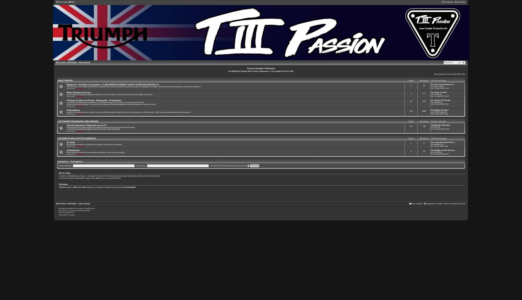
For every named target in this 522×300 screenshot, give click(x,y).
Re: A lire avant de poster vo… (443, 84)
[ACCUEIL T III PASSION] (261, 30)
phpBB (70, 208)
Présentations (73, 110)
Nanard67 (80, 89)
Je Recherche (73, 150)
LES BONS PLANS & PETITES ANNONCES (77, 138)
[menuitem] (71, 2)
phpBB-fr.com (70, 212)
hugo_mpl (438, 86)
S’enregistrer (77, 161)
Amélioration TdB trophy (440, 125)
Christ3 (436, 94)
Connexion (63, 161)
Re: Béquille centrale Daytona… (443, 150)
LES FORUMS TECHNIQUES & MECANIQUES (78, 121)
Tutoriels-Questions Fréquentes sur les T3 (86, 125)
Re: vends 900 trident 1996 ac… (443, 142)
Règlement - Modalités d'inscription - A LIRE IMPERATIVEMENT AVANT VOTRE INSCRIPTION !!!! (113, 85)
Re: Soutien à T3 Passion (440, 100)
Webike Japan (439, 112)
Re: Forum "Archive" (439, 92)
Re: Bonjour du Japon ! (440, 110)
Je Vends (71, 142)
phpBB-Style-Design (83, 210)
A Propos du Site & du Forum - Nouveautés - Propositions (94, 100)
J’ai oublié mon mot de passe (221, 166)
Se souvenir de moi (240, 166)
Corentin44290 (130, 187)
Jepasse (437, 102)
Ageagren (437, 144)
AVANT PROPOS (65, 80)
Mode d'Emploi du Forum (79, 92)
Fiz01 (436, 127)
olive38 (436, 152)
